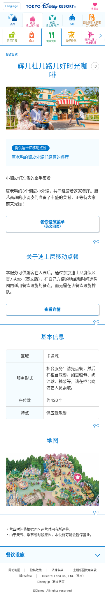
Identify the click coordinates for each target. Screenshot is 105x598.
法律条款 (57, 570)
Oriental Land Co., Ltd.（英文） (63, 576)
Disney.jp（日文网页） (52, 581)
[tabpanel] (52, 108)
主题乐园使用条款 (85, 570)
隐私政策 (36, 570)
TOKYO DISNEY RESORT (51, 6)
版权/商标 (25, 576)
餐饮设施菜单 (52, 224)
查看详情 (52, 309)
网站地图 (14, 570)
